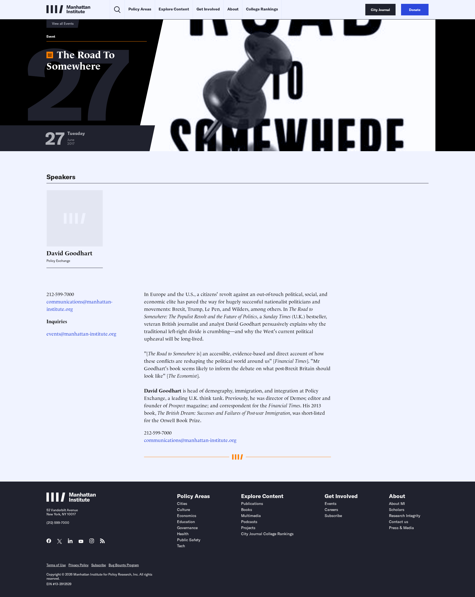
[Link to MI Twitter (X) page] (59, 541)
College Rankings (262, 9)
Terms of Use (56, 565)
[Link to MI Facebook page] (48, 542)
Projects (248, 527)
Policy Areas (139, 9)
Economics (186, 515)
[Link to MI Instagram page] (91, 542)
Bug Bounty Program (124, 565)
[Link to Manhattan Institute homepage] (71, 500)
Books (246, 509)
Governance (187, 527)
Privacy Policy (78, 565)
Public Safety (188, 539)
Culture (183, 509)
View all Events (63, 23)
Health (183, 533)
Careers (331, 509)
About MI (397, 503)
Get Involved (208, 9)
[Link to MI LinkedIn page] (70, 542)
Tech (181, 545)
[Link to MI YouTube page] (81, 541)
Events (330, 503)
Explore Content (174, 9)
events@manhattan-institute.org (81, 333)
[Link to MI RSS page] (102, 542)
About (233, 9)
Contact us (398, 521)
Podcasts (249, 521)
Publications (252, 503)
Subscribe (333, 515)
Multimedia (251, 515)
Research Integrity (404, 515)
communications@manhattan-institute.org (190, 439)
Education (186, 521)
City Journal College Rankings (267, 533)
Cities (182, 503)
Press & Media (401, 527)
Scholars (396, 509)
